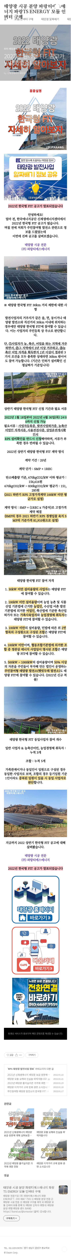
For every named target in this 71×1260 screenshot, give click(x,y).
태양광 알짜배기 (50, 19)
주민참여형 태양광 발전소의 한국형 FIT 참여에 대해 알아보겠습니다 (28, 1093)
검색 (57, 6)
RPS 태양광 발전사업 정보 (21, 1068)
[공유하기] (16, 1055)
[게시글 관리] (20, 1055)
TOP (64, 1249)
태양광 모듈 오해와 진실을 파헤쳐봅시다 (27, 1078)
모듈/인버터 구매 (23, 19)
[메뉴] (64, 6)
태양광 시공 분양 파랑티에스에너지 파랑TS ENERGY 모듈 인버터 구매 (35, 6)
